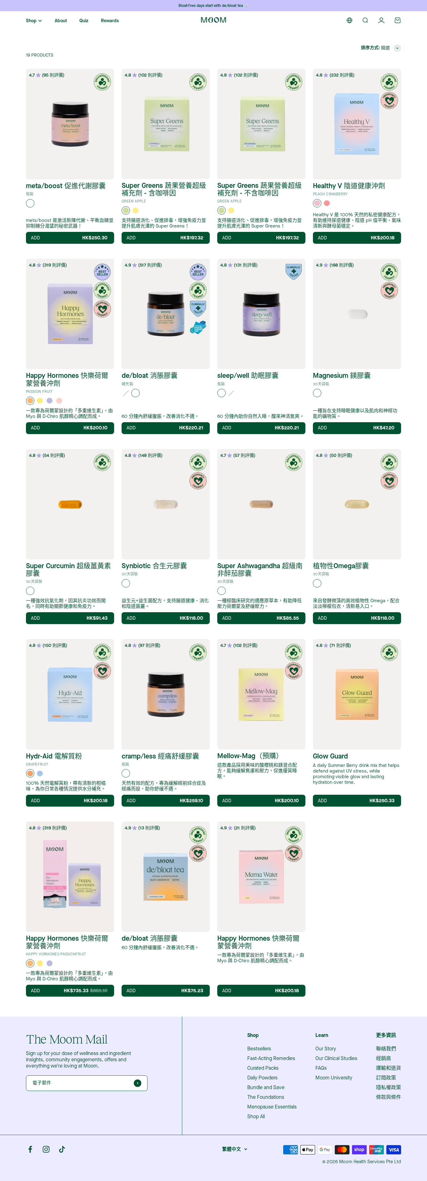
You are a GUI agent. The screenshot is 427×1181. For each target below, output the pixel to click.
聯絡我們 (386, 1049)
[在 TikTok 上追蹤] (62, 1149)
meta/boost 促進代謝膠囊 (66, 186)
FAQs (321, 1068)
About (61, 21)
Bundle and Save (265, 1087)
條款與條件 (388, 1097)
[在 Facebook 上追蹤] (30, 1149)
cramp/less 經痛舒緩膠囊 (160, 756)
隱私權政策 (388, 1087)
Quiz (83, 21)
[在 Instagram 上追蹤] (46, 1149)
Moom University (333, 1078)
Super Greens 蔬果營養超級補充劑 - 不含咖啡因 (259, 189)
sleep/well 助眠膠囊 (248, 375)
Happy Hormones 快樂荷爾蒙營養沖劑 (67, 379)
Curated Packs (263, 1068)
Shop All (256, 1116)
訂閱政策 (386, 1078)
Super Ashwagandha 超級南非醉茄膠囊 (260, 569)
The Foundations (265, 1097)
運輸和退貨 (388, 1068)
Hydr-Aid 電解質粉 (54, 756)
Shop (31, 21)
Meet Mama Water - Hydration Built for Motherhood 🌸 (213, 5)
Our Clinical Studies (336, 1058)
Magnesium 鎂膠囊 (342, 375)
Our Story (325, 1049)
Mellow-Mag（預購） (250, 756)
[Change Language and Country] (349, 20)
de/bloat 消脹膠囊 (150, 375)
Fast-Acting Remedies (271, 1058)
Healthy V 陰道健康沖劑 (349, 186)
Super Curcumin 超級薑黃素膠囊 (68, 569)
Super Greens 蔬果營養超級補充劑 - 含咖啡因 (164, 189)
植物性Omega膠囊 (341, 566)
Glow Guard (330, 756)
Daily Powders (262, 1078)
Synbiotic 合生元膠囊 (154, 566)
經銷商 (383, 1058)
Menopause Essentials (272, 1107)
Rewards (110, 21)
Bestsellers (259, 1049)
